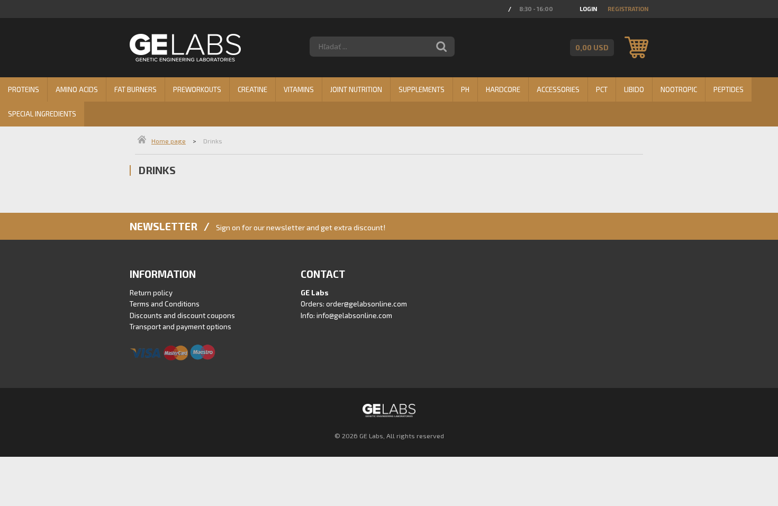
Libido (634, 89)
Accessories (558, 89)
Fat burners (135, 89)
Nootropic (679, 89)
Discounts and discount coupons (182, 315)
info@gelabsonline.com (354, 315)
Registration (628, 8)
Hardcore (503, 89)
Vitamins (299, 89)
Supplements (422, 89)
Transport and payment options (180, 326)
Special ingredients (42, 114)
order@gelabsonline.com (366, 304)
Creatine (252, 89)
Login (588, 8)
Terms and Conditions (165, 304)
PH (465, 89)
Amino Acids (77, 89)
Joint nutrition (356, 89)
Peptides (728, 89)
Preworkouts (197, 89)
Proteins (23, 89)
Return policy (151, 292)
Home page (168, 140)
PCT (602, 89)
